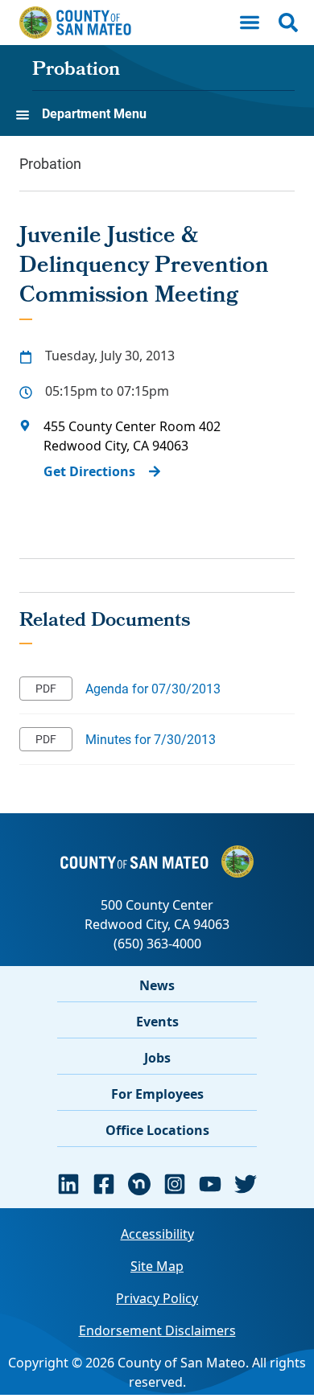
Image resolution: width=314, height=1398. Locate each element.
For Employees (157, 1094)
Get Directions (89, 471)
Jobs (157, 1058)
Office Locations (157, 1130)
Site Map (157, 1266)
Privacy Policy (157, 1298)
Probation (76, 71)
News (157, 985)
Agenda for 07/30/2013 (153, 688)
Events (157, 1021)
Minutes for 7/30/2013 (150, 738)
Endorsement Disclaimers (157, 1330)
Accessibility (157, 1234)
